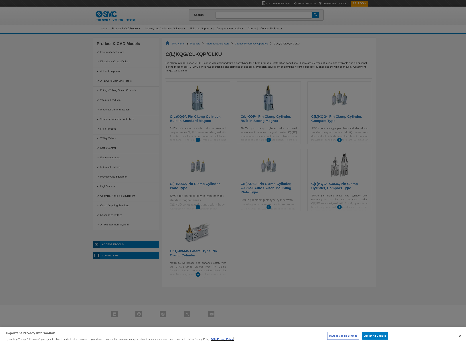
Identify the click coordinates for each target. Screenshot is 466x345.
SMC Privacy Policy (222, 339)
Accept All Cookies (375, 335)
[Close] (460, 336)
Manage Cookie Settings (343, 335)
